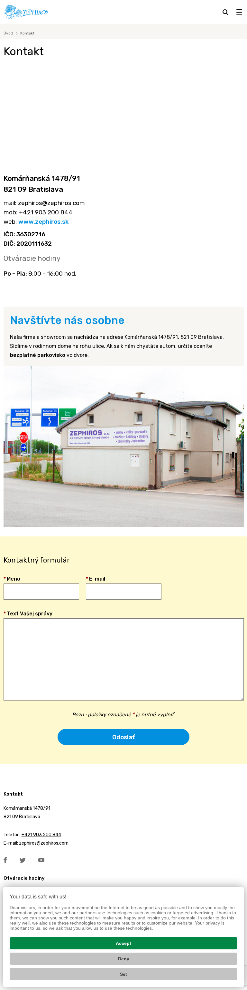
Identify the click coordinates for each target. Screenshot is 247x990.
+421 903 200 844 (41, 835)
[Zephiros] (26, 12)
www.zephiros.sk (43, 221)
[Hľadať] (225, 12)
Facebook (5, 860)
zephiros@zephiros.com (44, 843)
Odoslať (123, 737)
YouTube (41, 860)
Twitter (22, 860)
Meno (12, 579)
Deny (123, 958)
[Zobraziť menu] (239, 12)
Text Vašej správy (28, 614)
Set (123, 974)
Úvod (8, 33)
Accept (123, 943)
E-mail (95, 579)
